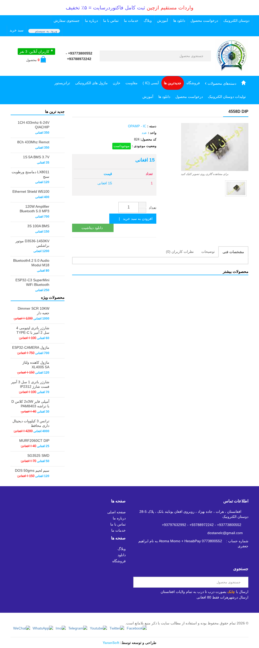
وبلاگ (148, 21)
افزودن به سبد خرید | (134, 219)
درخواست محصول (204, 21)
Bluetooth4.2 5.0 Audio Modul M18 (31, 262)
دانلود (122, 555)
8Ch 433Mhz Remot (33, 142)
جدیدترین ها (172, 83)
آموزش (162, 21)
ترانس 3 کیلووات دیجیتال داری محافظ (30, 423)
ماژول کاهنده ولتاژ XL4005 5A (36, 364)
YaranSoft (111, 643)
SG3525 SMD (38, 455)
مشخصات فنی (233, 252)
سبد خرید (17, 30)
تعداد (152, 207)
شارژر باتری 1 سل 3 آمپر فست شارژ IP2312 (30, 384)
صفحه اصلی (116, 512)
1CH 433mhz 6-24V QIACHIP (33, 124)
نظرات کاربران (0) (180, 252)
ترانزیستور (62, 83)
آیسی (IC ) (151, 83)
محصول (32, 60)
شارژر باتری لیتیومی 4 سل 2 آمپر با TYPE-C (32, 330)
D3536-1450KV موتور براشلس (32, 243)
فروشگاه (193, 83)
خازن (116, 83)
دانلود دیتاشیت (92, 228)
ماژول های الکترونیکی (91, 83)
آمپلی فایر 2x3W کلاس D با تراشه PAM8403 (30, 403)
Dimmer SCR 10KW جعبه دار (33, 310)
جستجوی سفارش (67, 21)
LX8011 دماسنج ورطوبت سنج (30, 174)
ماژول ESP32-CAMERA (30, 347)
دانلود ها (179, 21)
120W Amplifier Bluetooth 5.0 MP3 (34, 208)
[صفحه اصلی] (243, 83)
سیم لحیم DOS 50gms (32, 470)
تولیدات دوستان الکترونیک (227, 97)
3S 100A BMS (38, 226)
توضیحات (208, 252)
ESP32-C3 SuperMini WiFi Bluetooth (32, 282)
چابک (231, 592)
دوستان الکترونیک (236, 21)
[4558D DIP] (236, 188)
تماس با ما (111, 21)
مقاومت (131, 83)
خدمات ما (131, 21)
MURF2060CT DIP (34, 441)
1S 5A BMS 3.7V (36, 157)
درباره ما (91, 21)
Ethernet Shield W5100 (30, 191)
